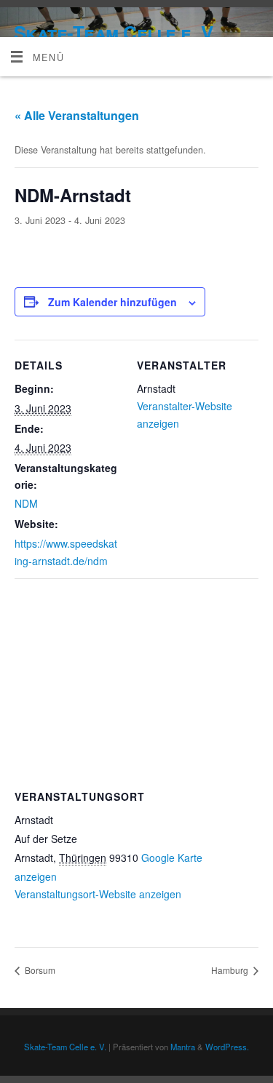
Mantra (182, 1046)
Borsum (39, 970)
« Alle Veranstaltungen (77, 115)
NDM (26, 503)
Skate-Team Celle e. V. (115, 33)
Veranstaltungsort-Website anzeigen (98, 894)
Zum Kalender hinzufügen (112, 302)
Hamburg (230, 970)
